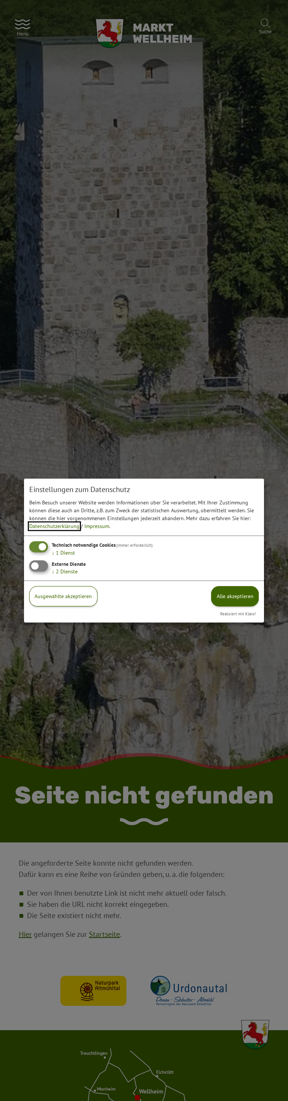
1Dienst (63, 552)
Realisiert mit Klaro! (238, 613)
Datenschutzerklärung (54, 526)
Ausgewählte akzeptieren (63, 596)
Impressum (96, 526)
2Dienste (65, 571)
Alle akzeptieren (235, 596)
